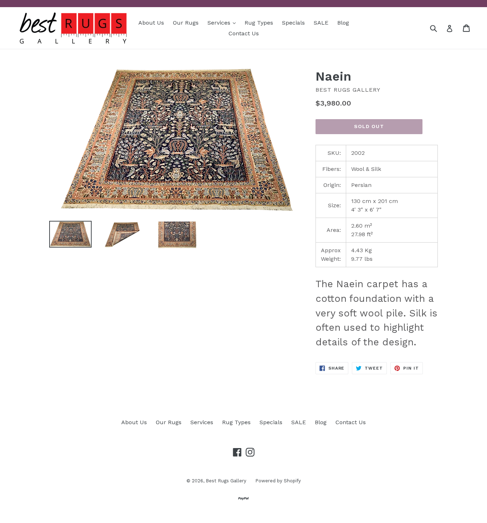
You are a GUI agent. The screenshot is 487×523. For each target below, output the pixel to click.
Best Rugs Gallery (226, 480)
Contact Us (244, 33)
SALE (321, 22)
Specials (293, 22)
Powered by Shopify (278, 480)
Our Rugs (186, 22)
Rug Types (259, 22)
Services (223, 22)
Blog (343, 22)
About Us (151, 22)
